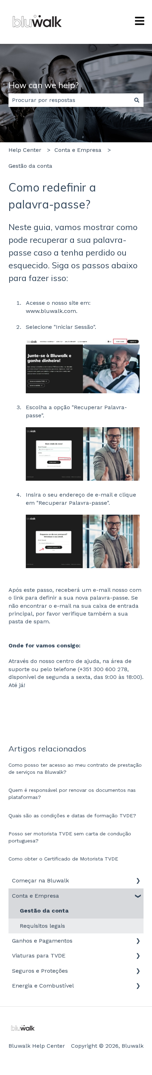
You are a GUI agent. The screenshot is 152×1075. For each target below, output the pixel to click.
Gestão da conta (30, 165)
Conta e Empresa (77, 150)
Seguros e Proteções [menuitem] (40, 970)
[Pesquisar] (137, 100)
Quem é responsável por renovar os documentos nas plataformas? (72, 793)
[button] (138, 881)
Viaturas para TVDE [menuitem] (38, 955)
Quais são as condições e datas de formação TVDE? (72, 815)
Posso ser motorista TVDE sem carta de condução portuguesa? (69, 837)
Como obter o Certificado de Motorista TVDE (63, 859)
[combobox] (69, 100)
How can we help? (43, 85)
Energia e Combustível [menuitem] (43, 985)
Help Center (24, 150)
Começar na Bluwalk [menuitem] (40, 880)
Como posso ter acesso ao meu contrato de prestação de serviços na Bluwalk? (75, 768)
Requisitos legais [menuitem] (42, 925)
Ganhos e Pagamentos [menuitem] (42, 940)
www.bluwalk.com (51, 311)
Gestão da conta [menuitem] (44, 910)
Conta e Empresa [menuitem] (35, 895)
